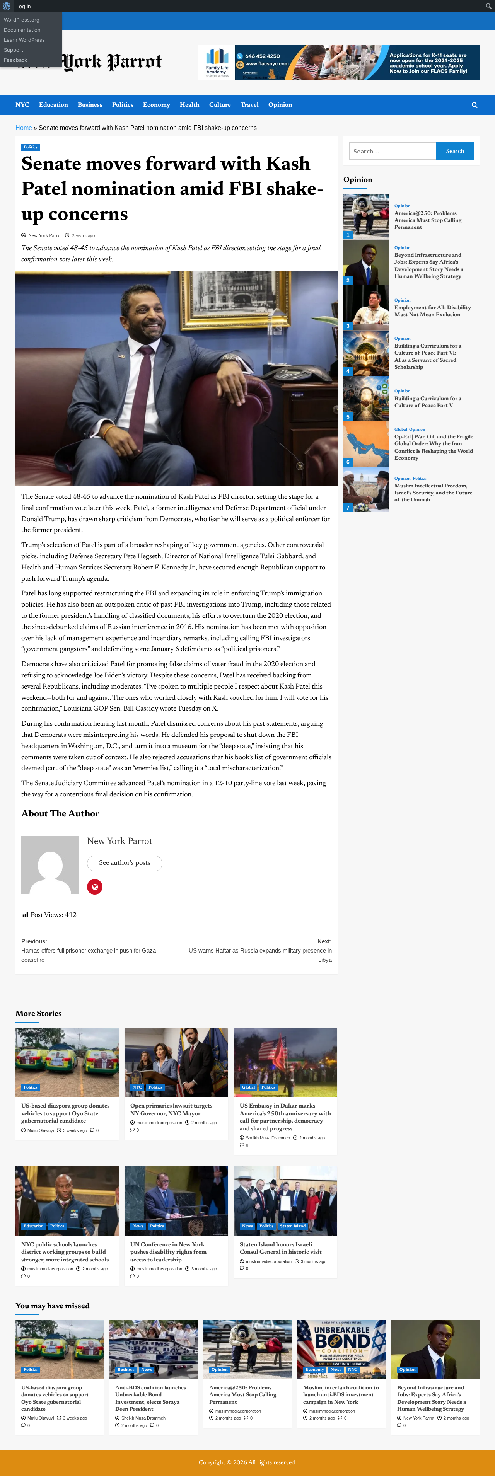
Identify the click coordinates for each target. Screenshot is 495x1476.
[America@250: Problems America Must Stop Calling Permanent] (366, 216)
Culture (220, 105)
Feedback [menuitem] (15, 60)
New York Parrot (45, 236)
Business (90, 105)
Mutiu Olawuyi (40, 1130)
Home (23, 127)
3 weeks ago (75, 1130)
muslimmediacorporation (159, 1122)
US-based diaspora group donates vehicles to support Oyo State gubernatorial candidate (65, 1113)
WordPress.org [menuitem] (21, 20)
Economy (156, 105)
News (138, 1226)
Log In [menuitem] (23, 6)
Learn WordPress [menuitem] (24, 40)
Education (53, 105)
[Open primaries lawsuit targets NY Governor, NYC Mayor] (176, 1062)
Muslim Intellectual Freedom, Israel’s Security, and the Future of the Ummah (433, 493)
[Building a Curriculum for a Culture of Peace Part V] (366, 398)
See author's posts (124, 863)
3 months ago (204, 1268)
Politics (122, 105)
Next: (260, 950)
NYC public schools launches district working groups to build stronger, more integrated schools (65, 1252)
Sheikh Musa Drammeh (268, 1137)
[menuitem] (7, 6)
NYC (22, 105)
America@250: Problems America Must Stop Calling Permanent (427, 220)
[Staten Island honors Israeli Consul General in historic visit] (285, 1200)
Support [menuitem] (13, 50)
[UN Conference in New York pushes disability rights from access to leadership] (176, 1200)
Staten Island (293, 1226)
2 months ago (204, 1122)
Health (190, 105)
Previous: (88, 950)
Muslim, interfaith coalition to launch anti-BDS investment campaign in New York (341, 1395)
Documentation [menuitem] (22, 30)
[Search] (475, 105)
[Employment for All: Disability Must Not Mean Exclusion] (366, 307)
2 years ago (83, 236)
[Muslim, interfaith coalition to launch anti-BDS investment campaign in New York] (341, 1349)
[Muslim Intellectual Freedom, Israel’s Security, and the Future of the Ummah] (366, 489)
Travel (250, 105)
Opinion (280, 105)
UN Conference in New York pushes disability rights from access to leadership (168, 1252)
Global (248, 1088)
